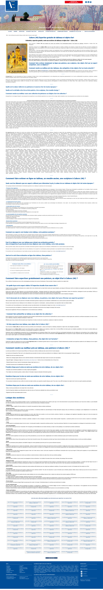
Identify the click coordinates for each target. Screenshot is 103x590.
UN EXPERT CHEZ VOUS (31, 31)
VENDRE (15, 31)
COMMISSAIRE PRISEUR (62, 31)
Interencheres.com (27, 360)
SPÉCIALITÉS (41, 31)
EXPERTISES (21, 31)
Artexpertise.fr (45, 70)
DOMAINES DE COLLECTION (75, 31)
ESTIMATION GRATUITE (50, 31)
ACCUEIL (10, 31)
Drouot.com (34, 360)
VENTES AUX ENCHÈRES (90, 31)
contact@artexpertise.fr (60, 251)
